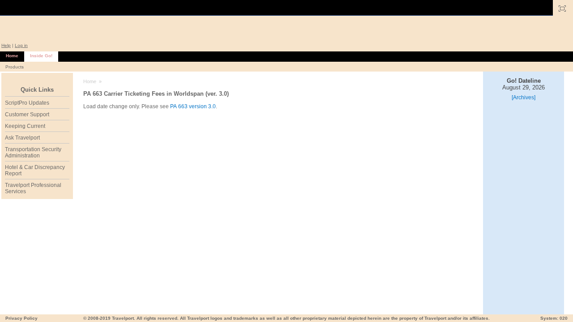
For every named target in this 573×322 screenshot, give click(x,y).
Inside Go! (41, 55)
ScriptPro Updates (27, 103)
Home (12, 55)
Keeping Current (25, 126)
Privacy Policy (21, 318)
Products (14, 66)
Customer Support (27, 114)
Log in (21, 45)
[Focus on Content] (562, 8)
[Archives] (523, 97)
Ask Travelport (22, 138)
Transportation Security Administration (33, 152)
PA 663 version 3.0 (193, 106)
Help (6, 45)
